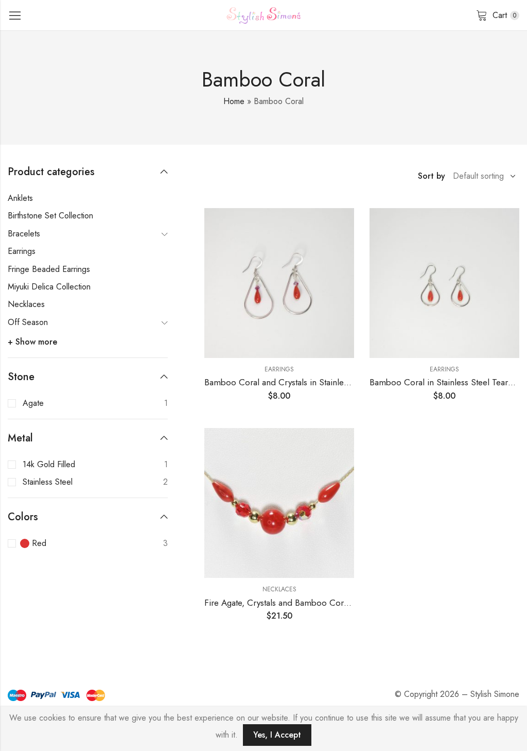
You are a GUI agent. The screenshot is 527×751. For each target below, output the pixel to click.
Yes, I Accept (277, 735)
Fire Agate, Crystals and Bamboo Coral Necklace (296, 602)
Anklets (20, 198)
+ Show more (32, 342)
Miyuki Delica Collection (49, 287)
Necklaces (279, 589)
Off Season (28, 322)
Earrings (279, 369)
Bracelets (24, 234)
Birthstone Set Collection (50, 215)
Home (233, 101)
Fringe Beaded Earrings (49, 269)
